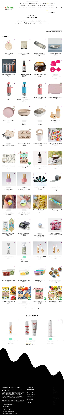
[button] (56, 8)
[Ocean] (13, 62)
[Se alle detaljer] (9, 45)
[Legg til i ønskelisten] (14, 39)
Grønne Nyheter (33, 15)
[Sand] (61, 86)
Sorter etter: (48, 31)
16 (34, 308)
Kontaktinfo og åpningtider (55, 392)
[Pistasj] (13, 108)
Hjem (29, 15)
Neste (37, 308)
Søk (53, 387)
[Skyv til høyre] (61, 321)
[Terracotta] (14, 64)
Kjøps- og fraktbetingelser (56, 397)
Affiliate (54, 403)
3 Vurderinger (33, 343)
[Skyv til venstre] (61, 323)
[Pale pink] (60, 85)
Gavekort (54, 399)
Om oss (54, 394)
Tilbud (54, 401)
